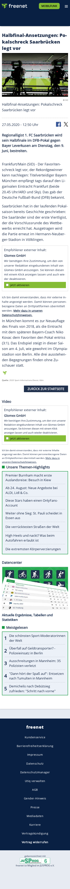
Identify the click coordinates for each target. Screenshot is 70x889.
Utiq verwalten (35, 781)
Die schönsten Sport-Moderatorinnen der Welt (37, 638)
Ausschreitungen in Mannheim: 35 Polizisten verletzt (35, 663)
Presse (35, 807)
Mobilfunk (49, 6)
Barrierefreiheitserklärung (35, 746)
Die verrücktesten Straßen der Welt (32, 527)
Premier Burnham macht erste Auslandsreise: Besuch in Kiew (28, 477)
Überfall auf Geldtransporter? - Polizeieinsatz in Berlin (32, 650)
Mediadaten (35, 816)
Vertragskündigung (35, 833)
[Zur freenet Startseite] (14, 5)
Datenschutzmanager (35, 772)
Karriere (35, 825)
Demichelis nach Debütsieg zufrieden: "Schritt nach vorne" (32, 688)
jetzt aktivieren (19, 285)
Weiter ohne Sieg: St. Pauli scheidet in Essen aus (33, 515)
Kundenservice (35, 737)
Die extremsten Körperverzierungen (33, 549)
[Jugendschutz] (35, 860)
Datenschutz (35, 763)
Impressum (35, 755)
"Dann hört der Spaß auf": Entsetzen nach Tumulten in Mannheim (36, 676)
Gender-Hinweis (35, 798)
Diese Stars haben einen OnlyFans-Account (31, 502)
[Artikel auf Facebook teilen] (58, 124)
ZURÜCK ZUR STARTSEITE (46, 389)
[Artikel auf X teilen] (66, 124)
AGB (35, 789)
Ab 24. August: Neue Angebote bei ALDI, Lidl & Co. (31, 490)
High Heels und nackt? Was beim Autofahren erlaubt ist (30, 537)
